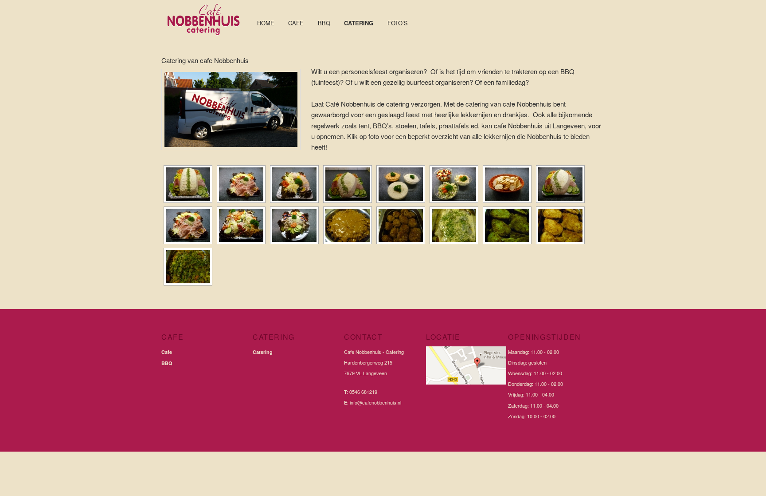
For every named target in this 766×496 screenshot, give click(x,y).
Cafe (296, 23)
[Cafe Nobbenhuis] (205, 37)
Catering (358, 23)
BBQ (324, 23)
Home (265, 23)
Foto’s (397, 23)
